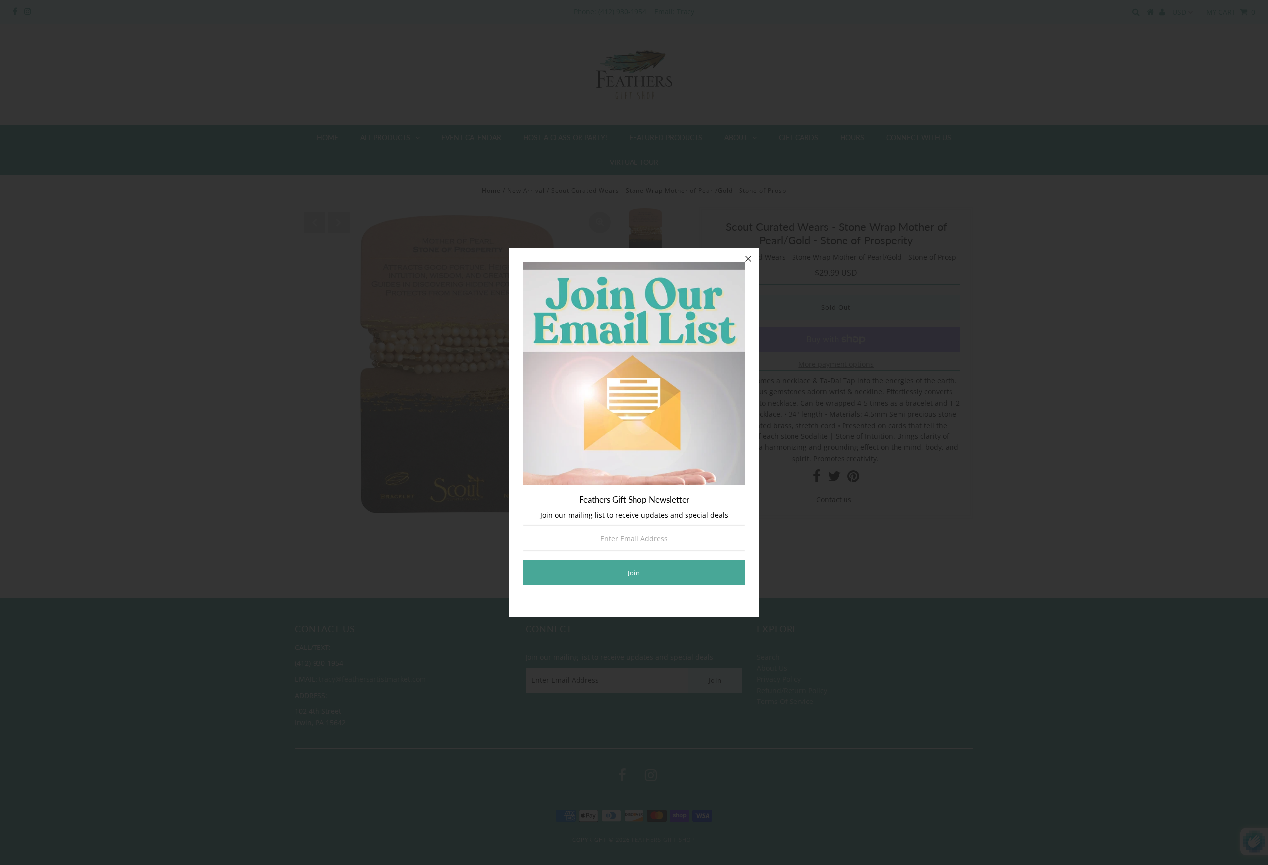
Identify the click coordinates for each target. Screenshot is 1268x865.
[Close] (748, 259)
